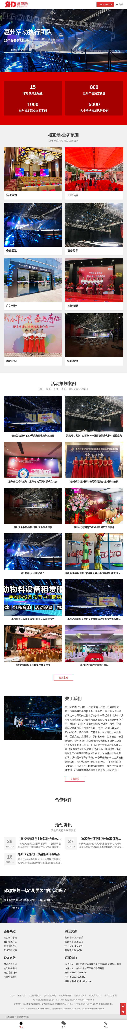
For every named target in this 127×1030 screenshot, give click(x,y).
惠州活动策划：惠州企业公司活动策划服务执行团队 (94, 619)
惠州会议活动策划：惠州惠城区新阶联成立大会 (33, 481)
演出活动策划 (50, 995)
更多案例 (63, 677)
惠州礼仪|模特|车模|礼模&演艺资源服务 (94, 527)
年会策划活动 (80, 995)
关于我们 (22, 995)
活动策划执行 (35, 995)
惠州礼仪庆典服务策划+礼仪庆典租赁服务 (33, 619)
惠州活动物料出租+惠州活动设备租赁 (33, 527)
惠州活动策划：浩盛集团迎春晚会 (32, 665)
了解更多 (75, 779)
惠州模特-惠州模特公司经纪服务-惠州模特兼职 (94, 481)
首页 (12, 995)
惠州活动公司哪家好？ (32, 573)
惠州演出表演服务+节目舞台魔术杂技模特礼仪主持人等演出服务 (94, 574)
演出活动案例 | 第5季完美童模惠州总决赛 (33, 435)
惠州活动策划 (23, 1017)
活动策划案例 (65, 995)
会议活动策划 (111, 995)
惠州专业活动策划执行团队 (94, 665)
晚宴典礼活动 (95, 995)
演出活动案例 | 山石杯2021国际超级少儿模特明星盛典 (94, 435)
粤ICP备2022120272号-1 (85, 1000)
